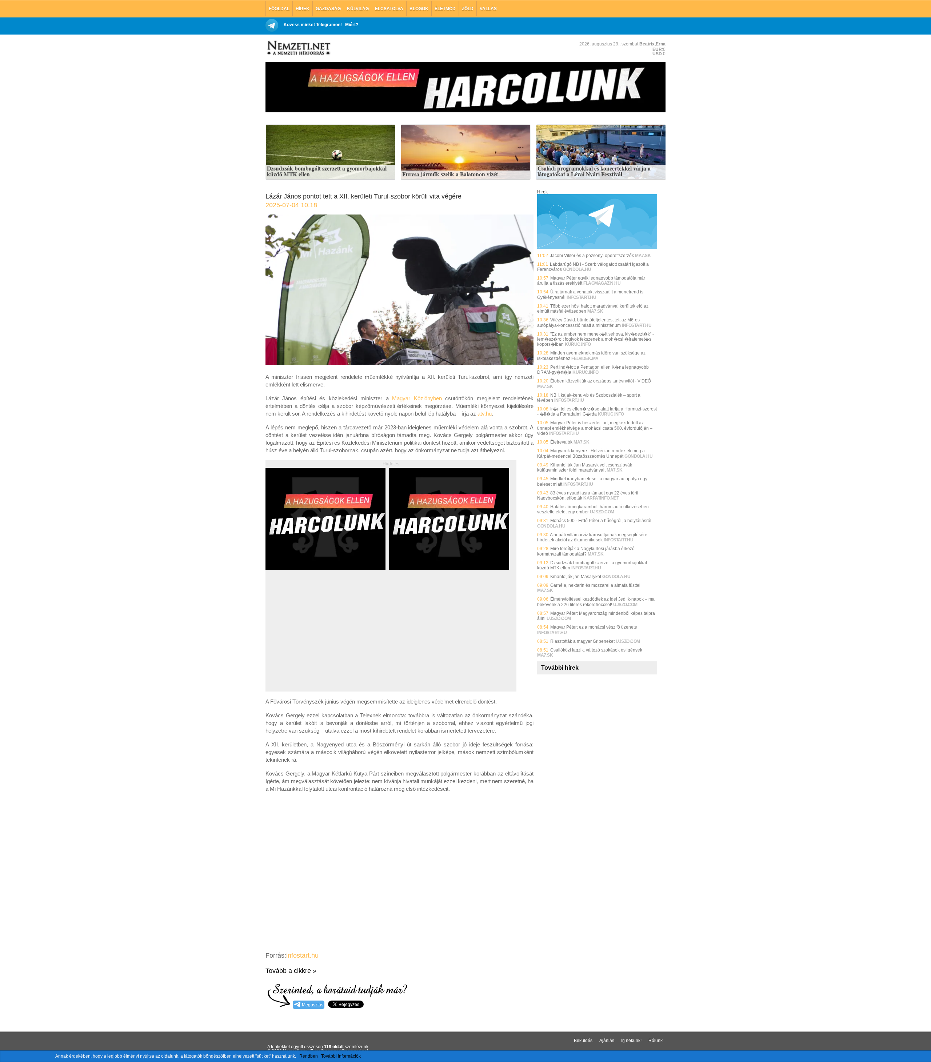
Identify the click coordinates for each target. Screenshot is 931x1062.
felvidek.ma (585, 358)
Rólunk (655, 1040)
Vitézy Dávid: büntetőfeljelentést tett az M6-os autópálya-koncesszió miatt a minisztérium (588, 322)
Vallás (488, 8)
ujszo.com (602, 511)
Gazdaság (328, 8)
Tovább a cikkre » (290, 970)
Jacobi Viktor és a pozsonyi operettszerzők (592, 255)
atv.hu (485, 413)
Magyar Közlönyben (416, 398)
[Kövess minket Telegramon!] (597, 247)
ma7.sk (643, 255)
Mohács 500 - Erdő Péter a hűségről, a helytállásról (600, 520)
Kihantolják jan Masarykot (575, 576)
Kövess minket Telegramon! (313, 24)
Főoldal (279, 8)
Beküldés (583, 1040)
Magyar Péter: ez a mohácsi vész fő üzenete (593, 627)
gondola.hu (577, 269)
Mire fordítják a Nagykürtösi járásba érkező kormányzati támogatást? (586, 551)
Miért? (351, 24)
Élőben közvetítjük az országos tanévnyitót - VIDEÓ (600, 381)
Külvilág (358, 8)
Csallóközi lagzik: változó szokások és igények (596, 650)
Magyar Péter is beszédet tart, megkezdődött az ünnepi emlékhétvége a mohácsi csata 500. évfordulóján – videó (594, 428)
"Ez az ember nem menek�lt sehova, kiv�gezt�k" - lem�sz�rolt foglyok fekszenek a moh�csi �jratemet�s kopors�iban (595, 339)
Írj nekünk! (631, 1040)
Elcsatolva (389, 8)
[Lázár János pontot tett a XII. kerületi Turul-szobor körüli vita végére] (399, 363)
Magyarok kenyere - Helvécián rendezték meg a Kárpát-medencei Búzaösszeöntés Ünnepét (591, 453)
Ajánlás (606, 1040)
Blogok (418, 8)
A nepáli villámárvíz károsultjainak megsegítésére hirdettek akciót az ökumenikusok (592, 537)
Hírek (302, 8)
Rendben (308, 1056)
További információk (341, 1056)
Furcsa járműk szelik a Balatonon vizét (450, 174)
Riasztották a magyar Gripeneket (582, 641)
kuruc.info (578, 344)
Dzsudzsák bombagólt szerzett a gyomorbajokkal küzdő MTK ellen (327, 171)
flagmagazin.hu (601, 283)
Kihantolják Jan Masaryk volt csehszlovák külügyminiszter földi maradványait (584, 467)
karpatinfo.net (601, 498)
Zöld (468, 8)
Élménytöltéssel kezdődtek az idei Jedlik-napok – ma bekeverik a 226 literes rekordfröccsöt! (596, 602)
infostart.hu (302, 955)
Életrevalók (561, 442)
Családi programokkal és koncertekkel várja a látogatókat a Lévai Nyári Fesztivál (594, 171)
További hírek (560, 668)
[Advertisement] (326, 639)
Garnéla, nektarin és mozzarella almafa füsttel (595, 585)
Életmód (445, 8)
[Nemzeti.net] (298, 48)
